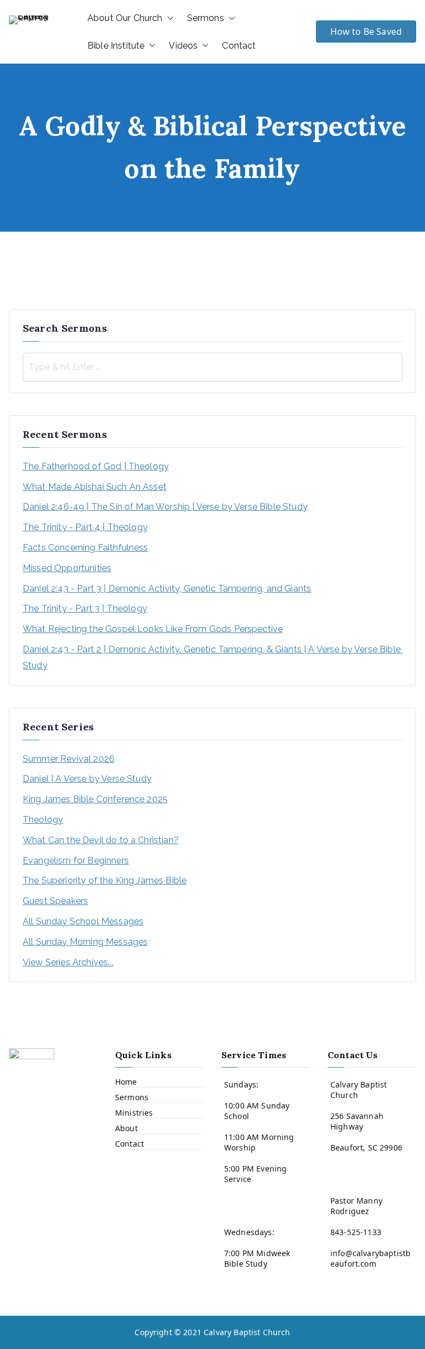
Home (126, 1081)
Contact (239, 45)
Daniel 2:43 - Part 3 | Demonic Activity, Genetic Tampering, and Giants (167, 588)
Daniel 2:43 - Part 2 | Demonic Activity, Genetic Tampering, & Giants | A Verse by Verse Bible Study (212, 657)
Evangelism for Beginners (76, 860)
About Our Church (125, 18)
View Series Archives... (68, 962)
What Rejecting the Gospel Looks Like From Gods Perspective (153, 629)
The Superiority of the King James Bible (104, 880)
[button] (168, 18)
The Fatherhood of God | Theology (96, 466)
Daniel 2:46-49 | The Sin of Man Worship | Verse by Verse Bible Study (165, 506)
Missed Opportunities (67, 568)
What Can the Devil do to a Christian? (101, 840)
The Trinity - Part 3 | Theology (85, 608)
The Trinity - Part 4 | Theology (85, 527)
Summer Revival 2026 (69, 759)
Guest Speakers (55, 901)
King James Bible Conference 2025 (95, 799)
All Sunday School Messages (83, 921)
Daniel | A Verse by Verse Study (87, 778)
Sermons (205, 18)
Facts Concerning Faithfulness (85, 547)
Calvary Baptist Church (247, 1332)
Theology (43, 819)
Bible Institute (115, 45)
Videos (183, 45)
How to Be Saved (366, 31)
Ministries (134, 1112)
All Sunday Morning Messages (85, 942)
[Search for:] (212, 367)
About (126, 1128)
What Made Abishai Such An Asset (95, 487)
